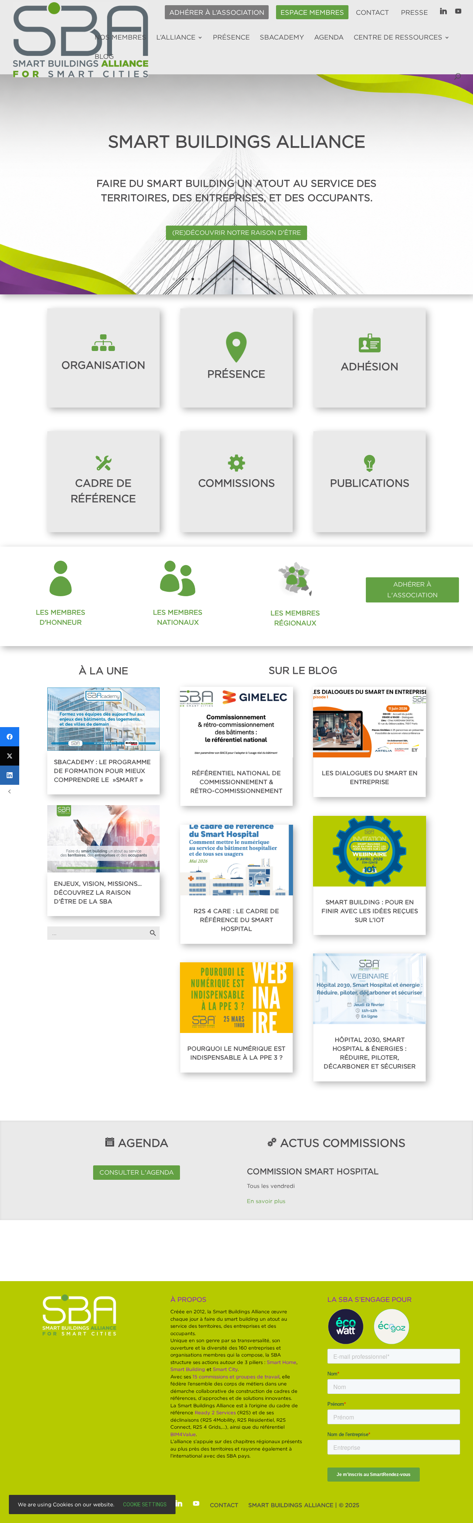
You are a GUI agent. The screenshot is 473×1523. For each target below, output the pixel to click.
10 (230, 279)
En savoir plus (267, 1201)
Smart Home (281, 1362)
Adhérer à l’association (216, 12)
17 (274, 279)
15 (262, 279)
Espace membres (312, 12)
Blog (104, 57)
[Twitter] (9, 756)
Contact (372, 12)
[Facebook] (9, 736)
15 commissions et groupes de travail (236, 1376)
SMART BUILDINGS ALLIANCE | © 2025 (303, 1505)
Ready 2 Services (215, 1412)
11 (236, 279)
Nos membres (120, 38)
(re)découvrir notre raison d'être (236, 232)
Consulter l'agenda (136, 1172)
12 (243, 279)
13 (249, 279)
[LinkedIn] (9, 775)
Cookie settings (145, 1504)
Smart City (225, 1369)
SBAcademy (282, 38)
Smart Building (187, 1369)
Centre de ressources (398, 38)
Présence (231, 38)
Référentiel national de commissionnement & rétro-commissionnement (236, 782)
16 (268, 279)
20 (293, 279)
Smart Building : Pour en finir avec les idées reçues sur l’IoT (369, 911)
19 (287, 279)
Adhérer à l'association (412, 589)
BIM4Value (183, 1434)
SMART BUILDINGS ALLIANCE (236, 141)
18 (280, 279)
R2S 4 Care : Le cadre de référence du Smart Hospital (236, 920)
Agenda (329, 38)
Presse (414, 12)
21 (299, 279)
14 (255, 279)
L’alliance (175, 38)
